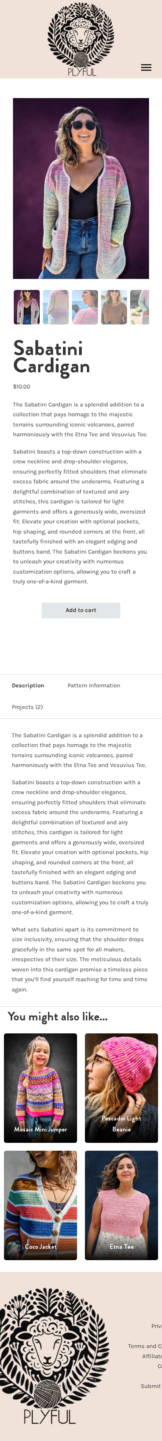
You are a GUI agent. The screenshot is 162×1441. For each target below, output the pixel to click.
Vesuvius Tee (128, 434)
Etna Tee (86, 434)
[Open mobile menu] (146, 67)
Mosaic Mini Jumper (40, 1129)
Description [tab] (28, 685)
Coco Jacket (41, 1246)
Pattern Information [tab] (94, 685)
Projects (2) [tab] (27, 706)
